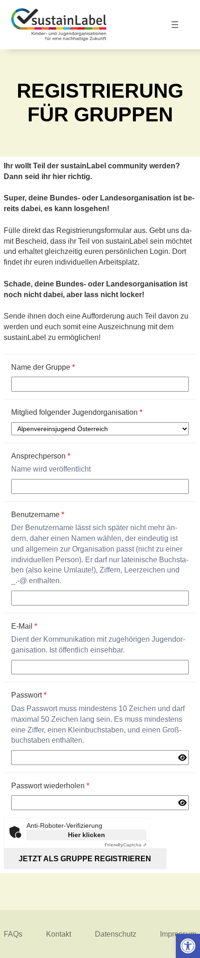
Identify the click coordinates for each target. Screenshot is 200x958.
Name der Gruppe (43, 367)
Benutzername (37, 514)
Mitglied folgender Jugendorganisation (76, 412)
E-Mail (24, 626)
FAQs (13, 934)
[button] (188, 946)
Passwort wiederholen (50, 785)
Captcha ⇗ (126, 844)
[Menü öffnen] (175, 24)
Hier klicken (86, 834)
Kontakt (58, 934)
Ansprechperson (40, 456)
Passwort (29, 695)
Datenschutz (115, 934)
